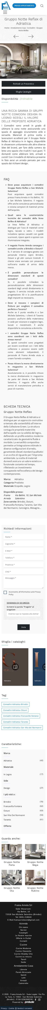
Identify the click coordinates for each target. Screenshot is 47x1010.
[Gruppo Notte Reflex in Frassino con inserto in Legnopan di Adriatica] (23, 61)
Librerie (23, 969)
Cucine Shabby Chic (23, 954)
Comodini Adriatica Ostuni (15, 710)
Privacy (4, 1008)
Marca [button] (7, 753)
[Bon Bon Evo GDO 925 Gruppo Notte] (16, 36)
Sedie (23, 962)
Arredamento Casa (18, 28)
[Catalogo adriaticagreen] (15, 667)
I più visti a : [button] (10, 794)
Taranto (23, 819)
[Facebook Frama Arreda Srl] (35, 999)
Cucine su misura (24, 957)
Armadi (23, 980)
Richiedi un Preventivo (23, 83)
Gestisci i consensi (24, 1008)
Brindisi (23, 801)
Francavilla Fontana (23, 806)
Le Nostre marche (23, 935)
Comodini (31, 28)
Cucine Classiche (23, 951)
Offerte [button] (7, 826)
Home (6, 28)
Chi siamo (23, 927)
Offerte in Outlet (23, 938)
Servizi (23, 930)
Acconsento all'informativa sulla (25, 593)
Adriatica (23, 760)
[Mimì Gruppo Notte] (31, 36)
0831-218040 (25, 917)
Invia (23, 627)
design (23, 788)
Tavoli (23, 959)
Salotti (24, 975)
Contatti (23, 941)
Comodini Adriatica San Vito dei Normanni (22, 727)
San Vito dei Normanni (23, 815)
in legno (23, 774)
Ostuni (23, 810)
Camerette (23, 983)
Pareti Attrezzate (23, 972)
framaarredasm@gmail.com (26, 920)
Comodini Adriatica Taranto (15, 722)
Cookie (11, 1008)
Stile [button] (6, 780)
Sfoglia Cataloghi (23, 91)
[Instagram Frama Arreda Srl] (38, 999)
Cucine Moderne (23, 948)
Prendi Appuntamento (24, 5)
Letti (24, 978)
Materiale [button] (8, 767)
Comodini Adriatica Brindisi (15, 704)
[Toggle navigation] (5, 12)
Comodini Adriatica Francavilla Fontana (21, 716)
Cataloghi (23, 933)
